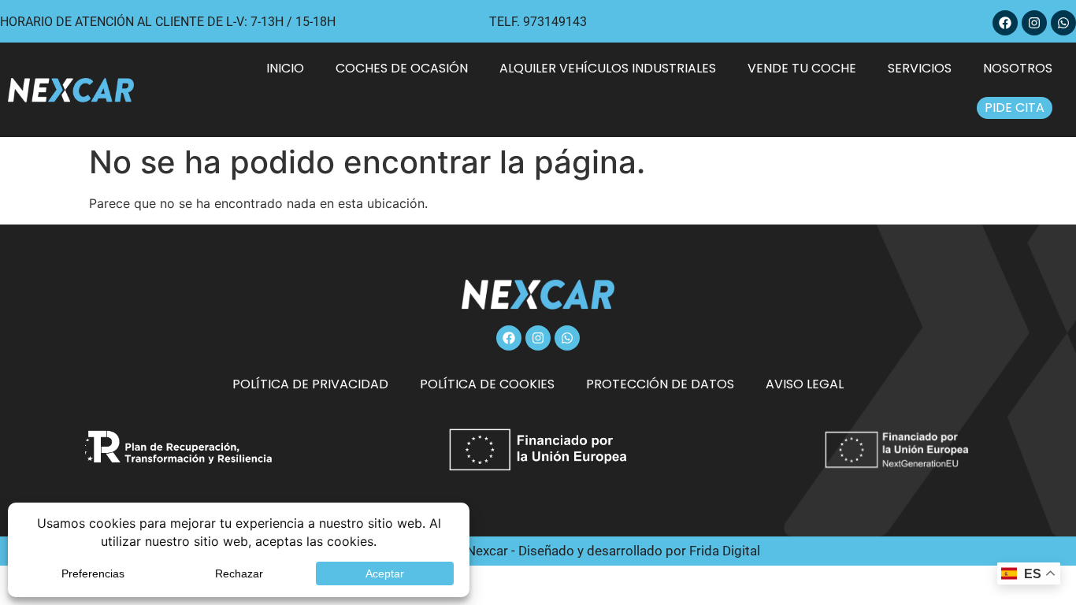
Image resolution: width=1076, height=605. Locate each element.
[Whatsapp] (1063, 22)
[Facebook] (1005, 22)
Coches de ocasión (402, 68)
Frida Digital (724, 551)
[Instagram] (1034, 22)
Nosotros (1017, 68)
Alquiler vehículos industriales (607, 68)
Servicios (920, 68)
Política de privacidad (310, 384)
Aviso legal (805, 384)
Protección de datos (660, 384)
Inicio (285, 68)
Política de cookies (487, 384)
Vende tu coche (802, 68)
